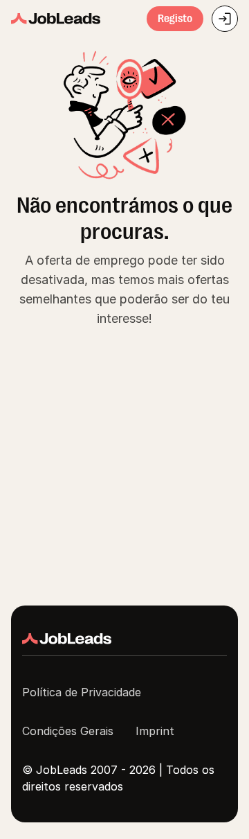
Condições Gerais (67, 731)
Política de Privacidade (81, 692)
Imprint (155, 731)
